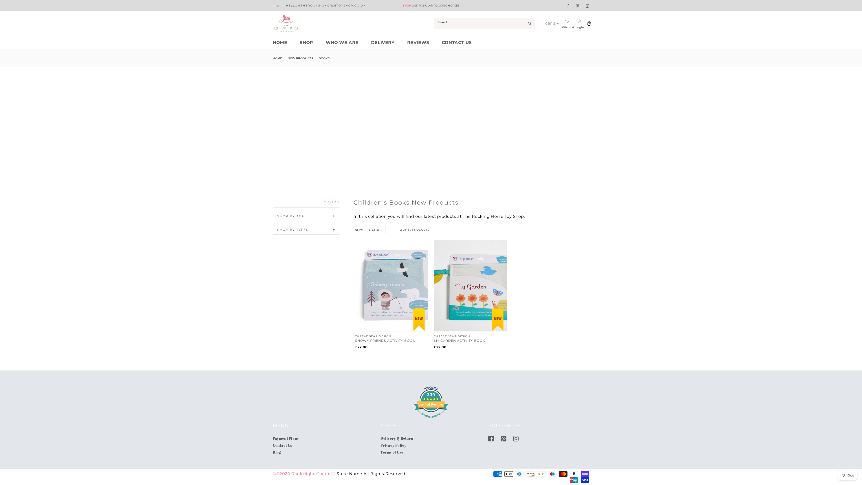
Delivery (383, 42)
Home (280, 42)
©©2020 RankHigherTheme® (304, 473)
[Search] (529, 23)
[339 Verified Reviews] (431, 419)
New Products (300, 58)
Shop (306, 42)
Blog (277, 452)
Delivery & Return (396, 438)
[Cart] (588, 24)
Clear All (332, 202)
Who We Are (342, 42)
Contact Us (457, 42)
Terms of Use (391, 452)
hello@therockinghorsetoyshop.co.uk (326, 5)
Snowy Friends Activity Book (385, 341)
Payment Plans (286, 438)
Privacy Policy (393, 445)
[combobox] (484, 23)
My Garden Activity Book (459, 341)
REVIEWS (418, 42)
